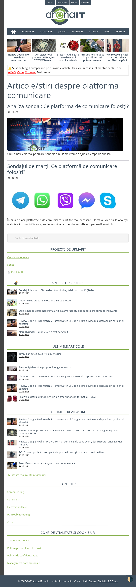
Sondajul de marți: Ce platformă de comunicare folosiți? (62, 169)
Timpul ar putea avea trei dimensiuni (40, 353)
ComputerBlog (15, 492)
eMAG (12, 72)
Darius (92, 581)
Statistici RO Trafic (108, 581)
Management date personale (23, 563)
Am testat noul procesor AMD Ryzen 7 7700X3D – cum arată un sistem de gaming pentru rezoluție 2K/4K (43, 61)
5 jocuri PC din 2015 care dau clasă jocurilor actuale (68, 57)
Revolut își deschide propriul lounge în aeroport (46, 367)
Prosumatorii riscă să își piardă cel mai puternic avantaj (92, 57)
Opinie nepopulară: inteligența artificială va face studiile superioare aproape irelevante (68, 310)
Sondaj (11, 264)
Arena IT (68, 15)
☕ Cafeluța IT (15, 272)
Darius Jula (13, 499)
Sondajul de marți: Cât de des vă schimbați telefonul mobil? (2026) (56, 290)
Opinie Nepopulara (18, 257)
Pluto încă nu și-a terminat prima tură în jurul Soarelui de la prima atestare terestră (66, 376)
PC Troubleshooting (18, 514)
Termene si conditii (18, 540)
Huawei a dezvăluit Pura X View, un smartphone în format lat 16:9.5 (57, 396)
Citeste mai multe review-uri (28, 475)
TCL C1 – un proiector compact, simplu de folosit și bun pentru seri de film (61, 452)
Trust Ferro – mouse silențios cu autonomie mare (47, 463)
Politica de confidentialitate (22, 555)
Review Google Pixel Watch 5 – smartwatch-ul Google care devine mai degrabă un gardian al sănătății (19, 61)
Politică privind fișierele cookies (25, 548)
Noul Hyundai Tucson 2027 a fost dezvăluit (43, 331)
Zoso (10, 522)
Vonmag (30, 72)
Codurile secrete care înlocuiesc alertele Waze (45, 300)
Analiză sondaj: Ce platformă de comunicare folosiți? (68, 106)
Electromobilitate (17, 507)
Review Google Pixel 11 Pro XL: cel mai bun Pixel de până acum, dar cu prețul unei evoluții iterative (117, 60)
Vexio (20, 72)
